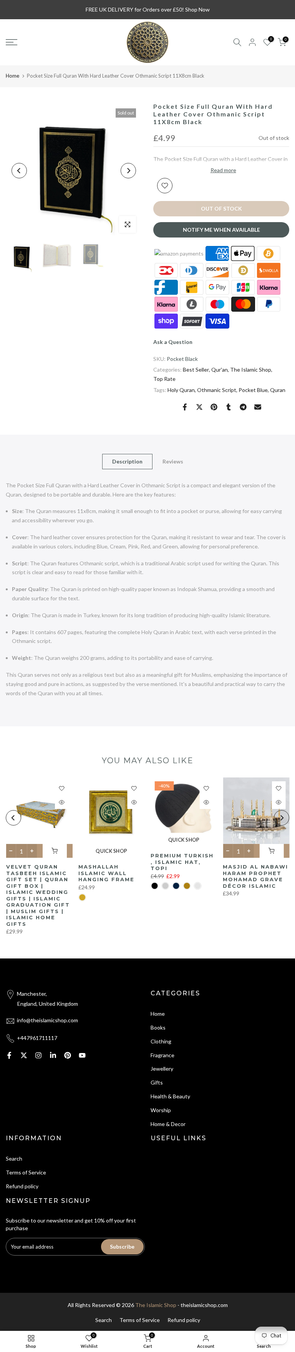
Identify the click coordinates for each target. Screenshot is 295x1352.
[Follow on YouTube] (82, 1055)
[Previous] (19, 170)
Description (127, 461)
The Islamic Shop (250, 369)
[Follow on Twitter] (23, 1055)
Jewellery (162, 1068)
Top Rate (164, 378)
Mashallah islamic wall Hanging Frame (106, 873)
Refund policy (22, 1186)
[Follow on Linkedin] (53, 1055)
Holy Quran (181, 390)
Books (158, 1027)
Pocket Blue (253, 390)
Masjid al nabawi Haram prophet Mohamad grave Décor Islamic (255, 876)
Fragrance (162, 1055)
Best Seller (196, 369)
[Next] (128, 170)
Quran (277, 390)
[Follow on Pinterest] (67, 1055)
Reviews (172, 461)
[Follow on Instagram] (38, 1055)
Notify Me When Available (221, 229)
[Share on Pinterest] (213, 407)
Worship (161, 1110)
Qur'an (219, 369)
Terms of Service (26, 1172)
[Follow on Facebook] (9, 1055)
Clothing (161, 1041)
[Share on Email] (257, 407)
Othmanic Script (216, 390)
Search (14, 1158)
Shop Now (197, 9)
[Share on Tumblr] (228, 407)
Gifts (157, 1082)
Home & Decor (168, 1124)
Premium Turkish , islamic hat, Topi (182, 861)
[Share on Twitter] (199, 407)
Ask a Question (172, 342)
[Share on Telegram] (243, 407)
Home (12, 76)
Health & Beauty (170, 1096)
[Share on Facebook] (184, 407)
